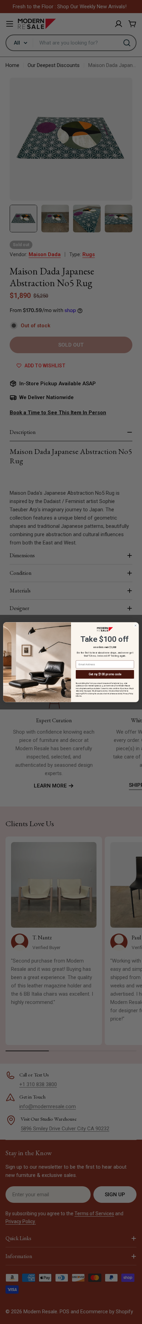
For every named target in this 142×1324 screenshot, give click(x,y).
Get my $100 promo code (105, 674)
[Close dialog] (135, 625)
